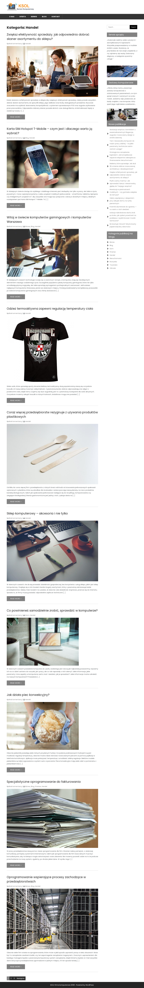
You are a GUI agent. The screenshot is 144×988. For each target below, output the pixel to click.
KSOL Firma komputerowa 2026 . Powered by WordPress (72, 985)
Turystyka (113, 265)
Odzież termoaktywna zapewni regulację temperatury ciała (50, 309)
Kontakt (56, 16)
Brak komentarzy (15, 43)
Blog (44, 16)
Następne (20, 978)
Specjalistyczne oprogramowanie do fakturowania (44, 782)
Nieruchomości (116, 258)
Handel (28, 43)
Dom (27, 615)
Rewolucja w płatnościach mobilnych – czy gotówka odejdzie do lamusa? (123, 192)
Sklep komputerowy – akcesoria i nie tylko (37, 513)
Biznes (27, 226)
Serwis (34, 16)
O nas (11, 16)
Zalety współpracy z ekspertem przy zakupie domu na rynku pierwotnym (122, 201)
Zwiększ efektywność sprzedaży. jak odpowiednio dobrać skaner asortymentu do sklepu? (123, 175)
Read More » (15, 117)
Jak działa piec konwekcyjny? (28, 695)
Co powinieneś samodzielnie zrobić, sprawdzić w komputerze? (52, 611)
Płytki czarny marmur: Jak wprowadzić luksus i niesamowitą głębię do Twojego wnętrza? (122, 183)
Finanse (38, 786)
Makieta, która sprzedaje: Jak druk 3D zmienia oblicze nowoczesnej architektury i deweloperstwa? (123, 166)
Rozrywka (113, 262)
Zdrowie (113, 268)
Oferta (22, 16)
